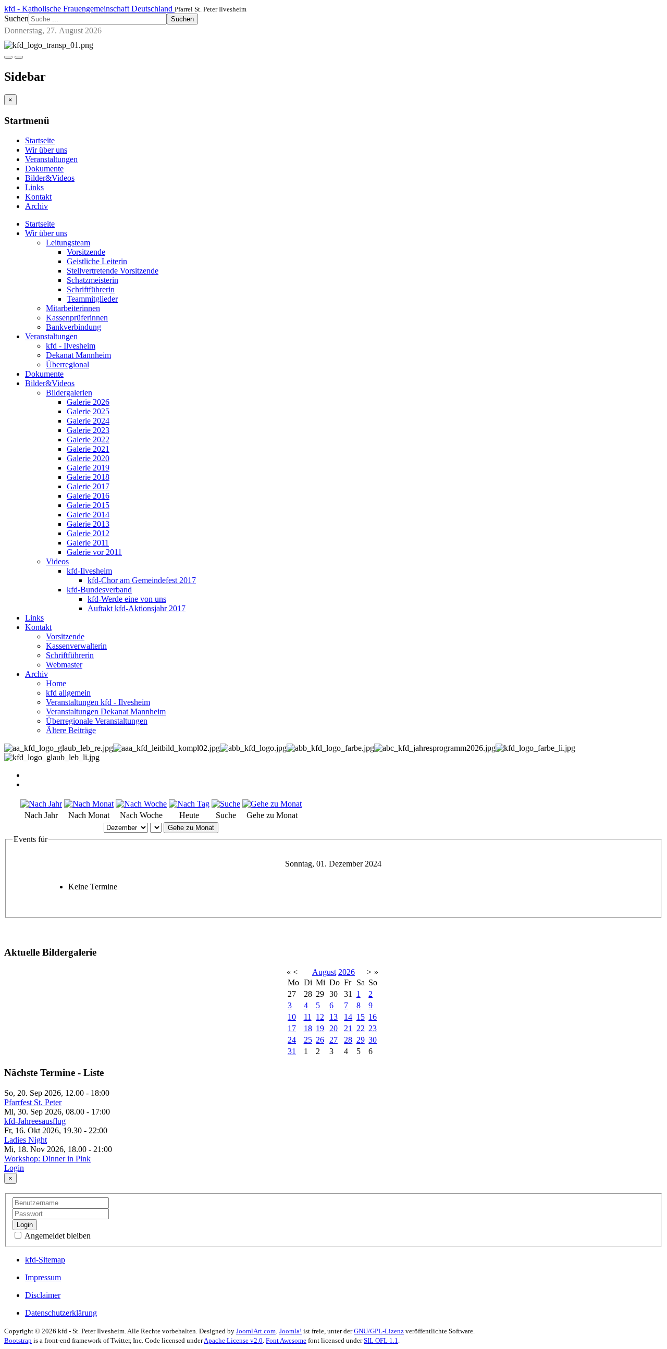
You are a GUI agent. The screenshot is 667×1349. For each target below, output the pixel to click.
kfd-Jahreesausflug (35, 1121)
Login (14, 1168)
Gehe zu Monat (191, 828)
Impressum (43, 1277)
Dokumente (44, 168)
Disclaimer (42, 1295)
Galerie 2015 (88, 505)
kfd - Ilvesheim (70, 345)
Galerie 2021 (88, 448)
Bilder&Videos (50, 178)
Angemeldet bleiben (57, 1235)
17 (292, 1028)
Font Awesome (286, 1340)
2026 (346, 972)
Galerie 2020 (88, 458)
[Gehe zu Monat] (272, 803)
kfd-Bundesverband (99, 589)
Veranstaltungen (51, 159)
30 (372, 1039)
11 (308, 1016)
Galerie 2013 (88, 523)
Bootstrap (18, 1340)
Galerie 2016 (88, 495)
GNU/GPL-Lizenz (379, 1331)
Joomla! (290, 1331)
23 (372, 1028)
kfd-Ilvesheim (89, 570)
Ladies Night (25, 1139)
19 (320, 1028)
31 (292, 1051)
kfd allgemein (68, 692)
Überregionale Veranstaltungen (96, 720)
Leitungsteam (68, 242)
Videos (57, 561)
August (324, 972)
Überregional (67, 364)
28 (348, 1039)
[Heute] (189, 803)
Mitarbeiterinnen (73, 308)
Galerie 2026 (88, 402)
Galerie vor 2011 (94, 552)
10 (292, 1016)
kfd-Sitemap (45, 1259)
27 (333, 1039)
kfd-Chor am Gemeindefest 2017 (142, 580)
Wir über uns (46, 149)
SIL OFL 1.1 (381, 1340)
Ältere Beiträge (71, 730)
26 (320, 1039)
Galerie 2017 (88, 486)
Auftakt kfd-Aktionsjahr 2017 (137, 608)
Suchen (16, 18)
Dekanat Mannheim (78, 355)
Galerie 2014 (88, 514)
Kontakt (38, 196)
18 (308, 1028)
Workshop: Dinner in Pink (47, 1158)
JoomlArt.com (256, 1331)
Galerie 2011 (88, 542)
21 (348, 1028)
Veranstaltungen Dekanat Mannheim (106, 711)
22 (360, 1028)
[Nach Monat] (89, 803)
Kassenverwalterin (76, 645)
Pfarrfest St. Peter (32, 1102)
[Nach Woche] (141, 803)
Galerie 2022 (88, 439)
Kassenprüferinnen (77, 317)
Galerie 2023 (88, 430)
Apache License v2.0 (233, 1340)
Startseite (40, 140)
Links (34, 187)
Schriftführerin (91, 289)
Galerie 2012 (88, 533)
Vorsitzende (86, 251)
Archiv (36, 206)
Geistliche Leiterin (97, 261)
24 (292, 1039)
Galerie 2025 (88, 411)
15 (360, 1016)
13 (333, 1016)
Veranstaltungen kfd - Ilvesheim (98, 702)
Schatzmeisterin (92, 280)
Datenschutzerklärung (61, 1312)
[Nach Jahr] (41, 803)
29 (360, 1039)
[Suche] (226, 803)
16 (372, 1016)
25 (308, 1039)
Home (56, 683)
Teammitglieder (92, 298)
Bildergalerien (69, 392)
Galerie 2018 (88, 477)
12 (320, 1016)
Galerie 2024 (88, 420)
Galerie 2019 (88, 467)
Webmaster (64, 664)
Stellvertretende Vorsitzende (112, 270)
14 (348, 1016)
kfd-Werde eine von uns (127, 599)
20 (333, 1028)
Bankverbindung (73, 327)
